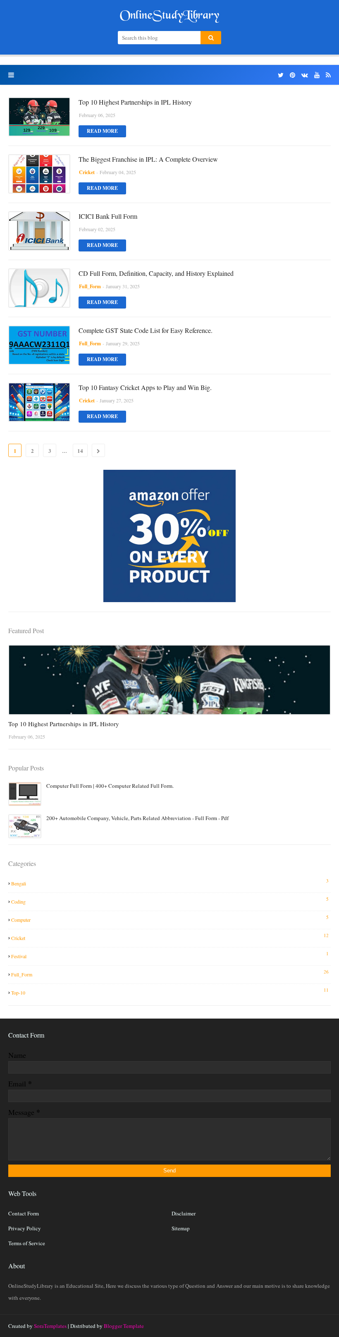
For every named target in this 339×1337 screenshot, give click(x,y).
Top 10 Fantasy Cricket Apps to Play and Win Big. (145, 387)
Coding (170, 900)
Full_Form (170, 973)
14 (80, 450)
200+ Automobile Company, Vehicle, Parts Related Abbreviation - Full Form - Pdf (137, 818)
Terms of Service (26, 1243)
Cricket (170, 936)
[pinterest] (292, 75)
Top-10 (170, 991)
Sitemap (181, 1228)
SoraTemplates (50, 1326)
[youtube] (317, 75)
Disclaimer (184, 1213)
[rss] (327, 75)
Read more (102, 130)
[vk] (304, 75)
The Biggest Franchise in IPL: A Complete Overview (148, 159)
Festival (170, 954)
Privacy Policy (24, 1228)
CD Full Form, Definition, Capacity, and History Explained (156, 273)
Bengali (170, 882)
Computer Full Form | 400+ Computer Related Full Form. (110, 785)
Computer (170, 918)
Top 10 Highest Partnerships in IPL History (135, 102)
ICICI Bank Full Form (108, 216)
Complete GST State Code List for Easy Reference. (145, 330)
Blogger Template (124, 1326)
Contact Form (23, 1213)
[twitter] (281, 75)
